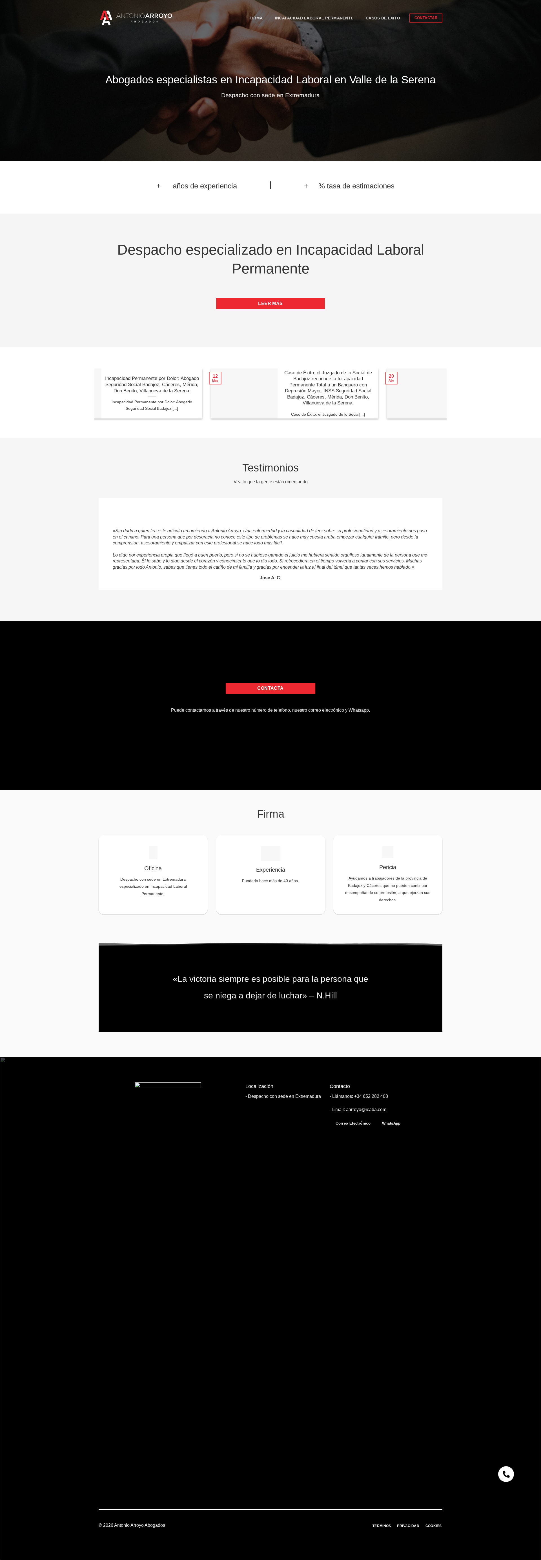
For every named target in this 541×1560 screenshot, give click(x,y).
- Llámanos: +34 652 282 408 (359, 1096)
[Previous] (91, 398)
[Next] (450, 398)
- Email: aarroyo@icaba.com (358, 1109)
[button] (506, 1474)
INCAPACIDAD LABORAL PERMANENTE (314, 18)
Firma (256, 18)
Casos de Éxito (383, 18)
